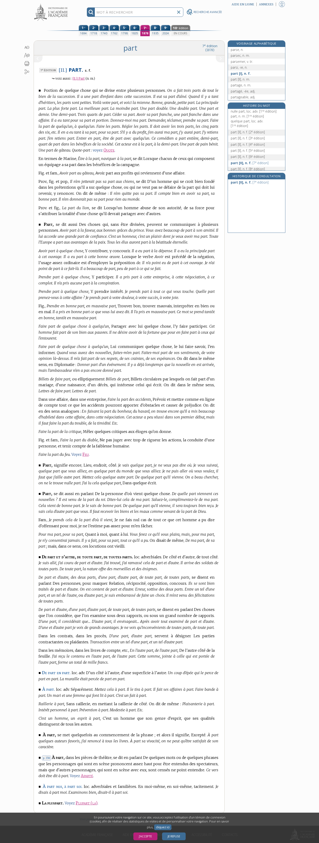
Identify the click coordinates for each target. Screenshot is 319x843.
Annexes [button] (266, 4)
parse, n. (237, 49)
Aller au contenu (52, 4)
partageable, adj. (243, 97)
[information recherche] (91, 12)
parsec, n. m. (240, 55)
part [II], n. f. (248, 132)
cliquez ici (163, 827)
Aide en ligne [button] (243, 4)
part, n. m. (247, 116)
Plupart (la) (86, 803)
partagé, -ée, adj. (243, 91)
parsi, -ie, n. (239, 67)
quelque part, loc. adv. (247, 123)
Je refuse (174, 836)
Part (79, 79)
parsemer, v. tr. (242, 61)
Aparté (87, 775)
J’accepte (145, 836)
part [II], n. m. (240, 79)
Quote (108, 150)
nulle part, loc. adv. (253, 111)
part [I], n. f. (241, 73)
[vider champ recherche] (178, 12)
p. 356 (46, 758)
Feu (85, 454)
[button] (27, 47)
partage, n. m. (241, 85)
